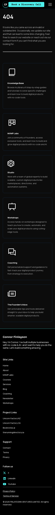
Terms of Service (11, 496)
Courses (7, 379)
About (6, 370)
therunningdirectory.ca (13, 432)
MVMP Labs (8, 375)
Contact (7, 447)
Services (7, 384)
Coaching (7, 393)
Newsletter (8, 398)
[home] (5, 4)
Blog (5, 389)
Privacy (6, 457)
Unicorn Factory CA (12, 423)
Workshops (8, 403)
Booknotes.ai (9, 427)
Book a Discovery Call (26, 4)
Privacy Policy (9, 491)
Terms (6, 452)
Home (5, 365)
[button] (49, 4)
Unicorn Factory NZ (12, 418)
